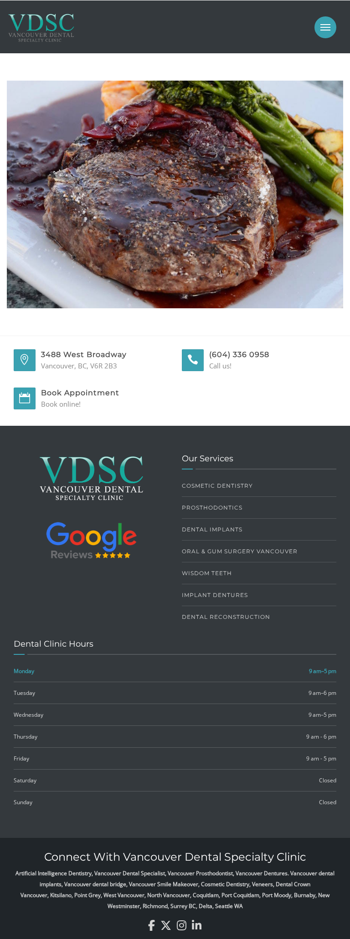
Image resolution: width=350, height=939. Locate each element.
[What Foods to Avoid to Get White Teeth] (175, 193)
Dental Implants (212, 529)
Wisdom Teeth (207, 573)
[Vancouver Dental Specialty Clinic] (41, 32)
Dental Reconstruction (226, 616)
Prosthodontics (212, 507)
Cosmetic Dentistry (217, 485)
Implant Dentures (215, 595)
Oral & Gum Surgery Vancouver (240, 551)
